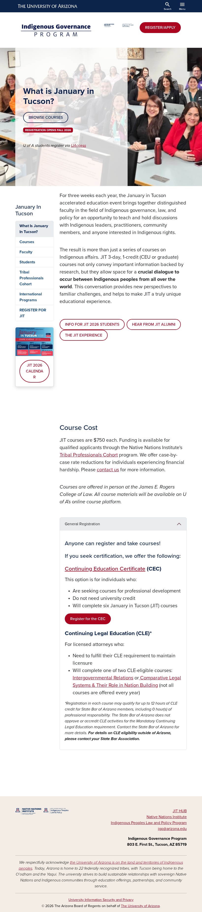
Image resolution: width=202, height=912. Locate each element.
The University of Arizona (140, 906)
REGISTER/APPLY (160, 27)
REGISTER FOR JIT (32, 313)
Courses (26, 241)
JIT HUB (180, 811)
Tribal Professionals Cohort (31, 278)
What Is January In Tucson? (33, 228)
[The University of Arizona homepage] (47, 6)
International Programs (30, 297)
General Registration (82, 524)
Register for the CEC (87, 618)
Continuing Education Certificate (105, 568)
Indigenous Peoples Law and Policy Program (149, 822)
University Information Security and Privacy (101, 900)
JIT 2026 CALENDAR (34, 371)
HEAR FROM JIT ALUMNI (153, 324)
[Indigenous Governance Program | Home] (56, 30)
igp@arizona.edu (172, 828)
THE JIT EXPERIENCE (83, 335)
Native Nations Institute (167, 816)
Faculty (25, 252)
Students (27, 262)
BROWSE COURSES (46, 117)
